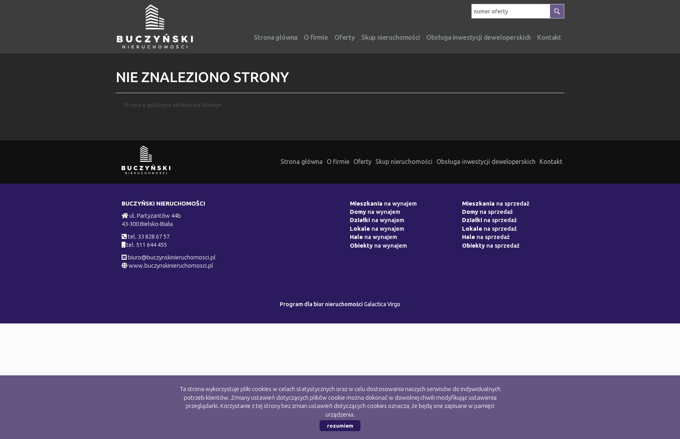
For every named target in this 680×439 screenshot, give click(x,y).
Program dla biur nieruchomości (322, 304)
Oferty (344, 37)
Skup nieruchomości (390, 37)
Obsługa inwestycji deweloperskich (486, 161)
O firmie (316, 37)
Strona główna (276, 37)
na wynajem (383, 203)
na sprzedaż (495, 203)
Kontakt (551, 161)
